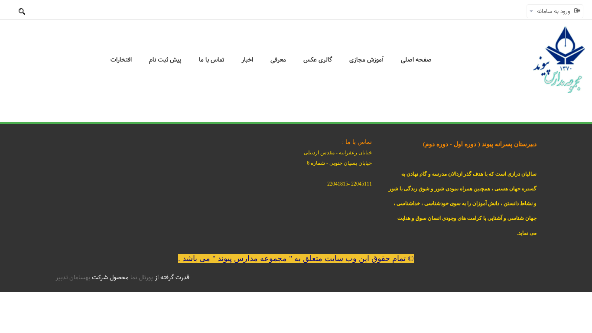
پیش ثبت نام (165, 60)
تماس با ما (211, 60)
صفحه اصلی (416, 60)
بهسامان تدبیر (72, 277)
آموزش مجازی (366, 60)
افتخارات (121, 60)
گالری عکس (317, 60)
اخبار (247, 60)
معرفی (278, 60)
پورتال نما (141, 277)
